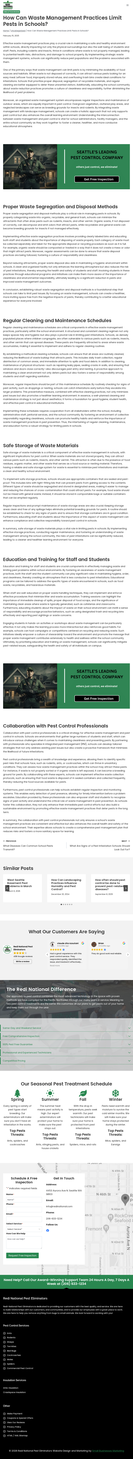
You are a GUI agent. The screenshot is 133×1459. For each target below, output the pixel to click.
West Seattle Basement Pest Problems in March (19, 883)
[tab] (61, 904)
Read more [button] (54, 966)
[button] (128, 955)
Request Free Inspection (22, 1255)
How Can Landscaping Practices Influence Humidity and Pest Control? (66, 884)
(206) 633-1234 (73, 1284)
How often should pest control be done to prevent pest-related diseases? (110, 884)
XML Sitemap (21, 1435)
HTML (9, 1435)
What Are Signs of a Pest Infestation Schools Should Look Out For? (100, 845)
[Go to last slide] (7, 888)
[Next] (126, 888)
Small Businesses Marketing (108, 1450)
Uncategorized (11, 12)
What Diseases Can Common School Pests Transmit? (28, 845)
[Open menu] (127, 5)
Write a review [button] (22, 961)
